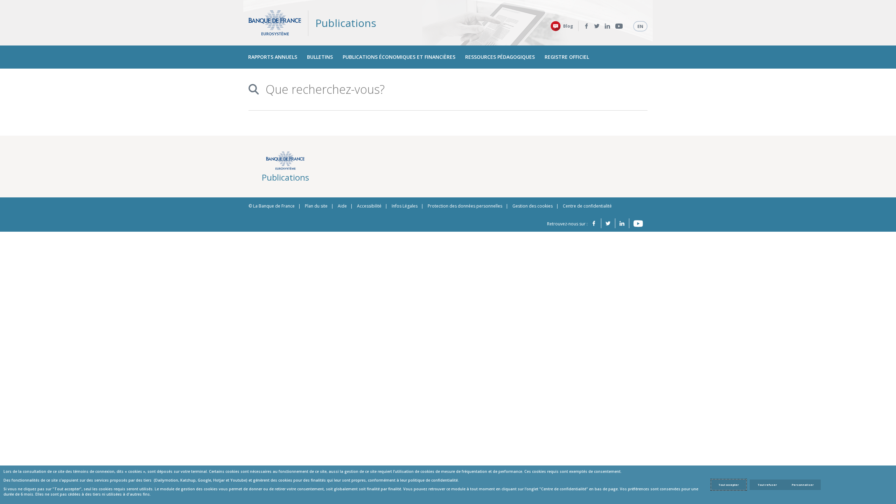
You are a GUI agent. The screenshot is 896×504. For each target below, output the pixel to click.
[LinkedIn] (607, 26)
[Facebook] (586, 26)
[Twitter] (597, 26)
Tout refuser (767, 484)
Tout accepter (729, 484)
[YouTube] (619, 26)
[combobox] (445, 89)
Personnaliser (803, 484)
